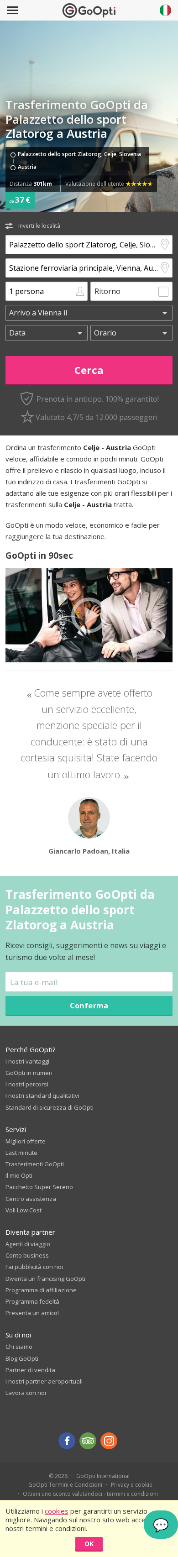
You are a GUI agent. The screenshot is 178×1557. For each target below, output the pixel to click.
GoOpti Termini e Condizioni (65, 1485)
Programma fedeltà (32, 1301)
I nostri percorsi (26, 1084)
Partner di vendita (30, 1370)
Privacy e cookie (131, 1485)
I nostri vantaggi (27, 1061)
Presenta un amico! (32, 1313)
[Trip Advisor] (87, 1440)
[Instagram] (108, 1440)
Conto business (27, 1255)
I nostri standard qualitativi (42, 1095)
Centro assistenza (30, 1199)
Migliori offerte (25, 1141)
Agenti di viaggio (27, 1244)
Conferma (89, 1005)
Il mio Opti (18, 1175)
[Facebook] (66, 1440)
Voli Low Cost (23, 1210)
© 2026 (58, 1476)
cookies (56, 1510)
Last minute (21, 1152)
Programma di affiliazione (41, 1290)
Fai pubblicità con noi (34, 1267)
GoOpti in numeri (28, 1073)
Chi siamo (18, 1346)
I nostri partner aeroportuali (44, 1381)
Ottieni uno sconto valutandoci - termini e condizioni (90, 1494)
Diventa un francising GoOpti (45, 1278)
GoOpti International (103, 1476)
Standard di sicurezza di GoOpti (49, 1107)
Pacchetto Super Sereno (39, 1187)
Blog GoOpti (21, 1358)
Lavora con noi (25, 1393)
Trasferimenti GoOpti (34, 1164)
